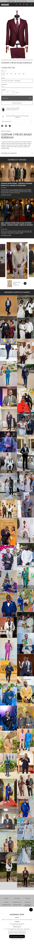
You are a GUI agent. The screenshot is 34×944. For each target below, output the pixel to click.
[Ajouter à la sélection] (17, 92)
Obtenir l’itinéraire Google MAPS (17, 932)
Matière (3, 78)
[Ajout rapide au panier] (25, 283)
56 (23, 73)
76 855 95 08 (13, 929)
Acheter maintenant (17, 103)
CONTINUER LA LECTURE (6, 194)
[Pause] (25, 277)
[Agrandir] (8, 305)
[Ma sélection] (23, 4)
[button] (20, 4)
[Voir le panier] (27, 4)
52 (15, 73)
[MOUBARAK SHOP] (5, 4)
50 (11, 73)
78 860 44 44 (20, 929)
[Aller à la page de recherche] (20, 4)
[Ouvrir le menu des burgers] (31, 4)
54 (19, 73)
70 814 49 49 (27, 929)
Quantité (3, 89)
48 (7, 73)
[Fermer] (31, 909)
